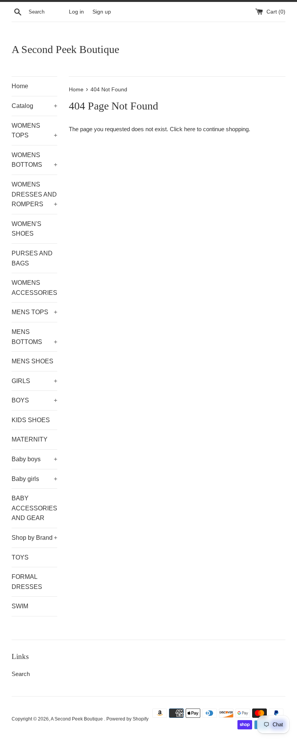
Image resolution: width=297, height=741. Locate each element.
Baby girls (34, 479)
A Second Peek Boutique (65, 49)
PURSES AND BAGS (32, 258)
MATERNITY (30, 439)
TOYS (20, 557)
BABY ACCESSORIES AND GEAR (34, 508)
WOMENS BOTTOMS (34, 160)
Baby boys (34, 459)
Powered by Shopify (127, 719)
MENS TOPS (34, 312)
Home (20, 86)
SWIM (20, 606)
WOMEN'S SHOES (26, 229)
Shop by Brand (34, 537)
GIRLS (34, 381)
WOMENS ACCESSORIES (34, 287)
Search (21, 674)
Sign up (101, 12)
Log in (76, 12)
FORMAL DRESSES (27, 581)
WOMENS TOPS (34, 130)
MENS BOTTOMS (34, 337)
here (189, 129)
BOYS (34, 400)
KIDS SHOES (31, 420)
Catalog (34, 106)
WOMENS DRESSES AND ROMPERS (34, 194)
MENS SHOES (32, 361)
